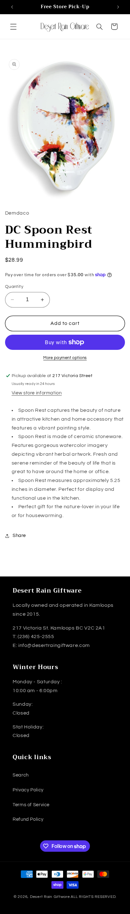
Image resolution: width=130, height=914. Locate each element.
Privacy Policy (28, 790)
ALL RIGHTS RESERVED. (93, 897)
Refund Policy (28, 819)
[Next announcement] (118, 7)
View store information (37, 393)
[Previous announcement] (12, 7)
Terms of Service (31, 804)
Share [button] (19, 535)
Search (21, 775)
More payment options (65, 358)
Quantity (14, 286)
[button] (13, 26)
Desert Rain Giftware (50, 897)
